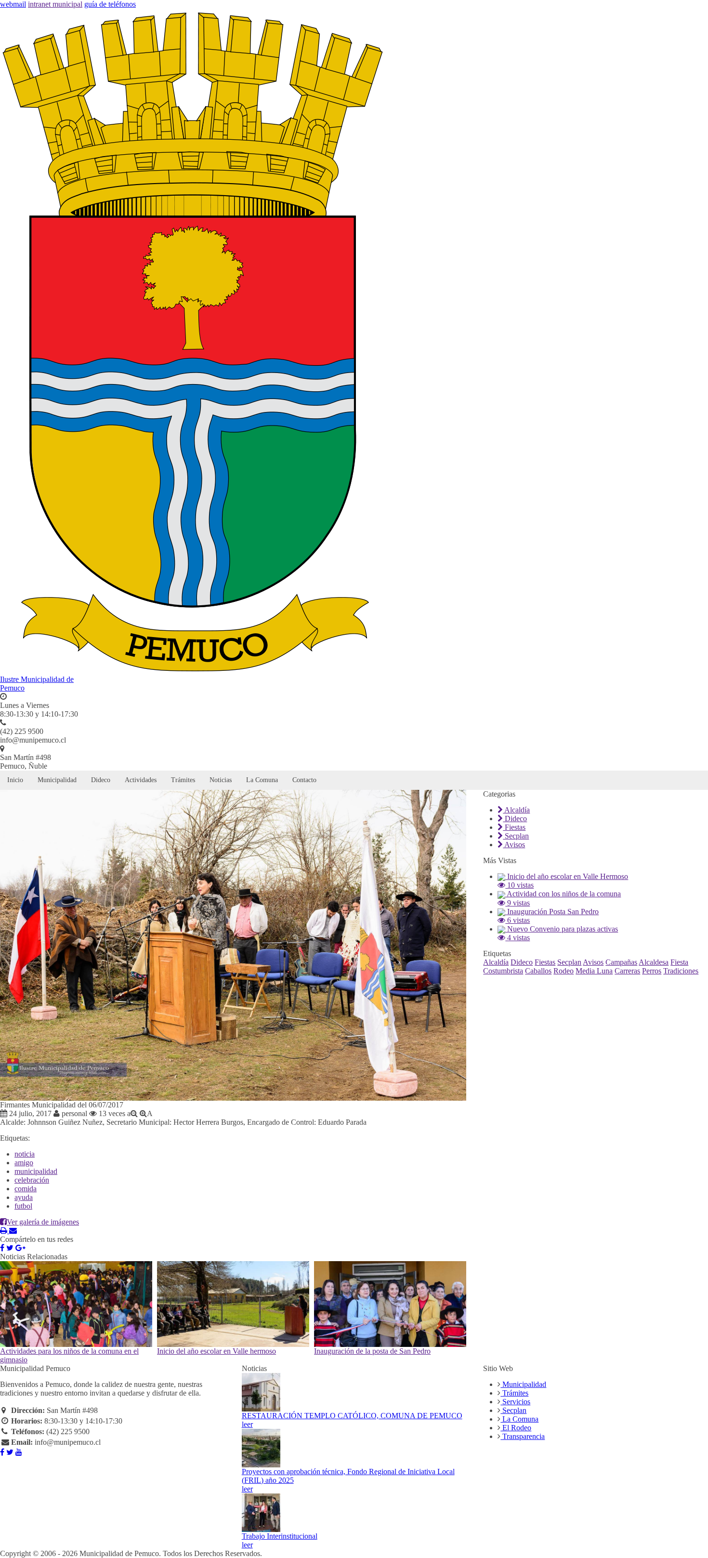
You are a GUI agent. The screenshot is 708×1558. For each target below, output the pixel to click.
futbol (23, 1206)
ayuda (23, 1197)
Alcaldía (516, 810)
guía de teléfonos (110, 4)
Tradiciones (680, 971)
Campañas (621, 962)
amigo (23, 1163)
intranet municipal (55, 4)
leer (247, 1424)
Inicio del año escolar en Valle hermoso (216, 1351)
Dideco (100, 780)
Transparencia (522, 1436)
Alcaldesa (654, 962)
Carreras (627, 971)
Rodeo (563, 971)
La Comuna (262, 780)
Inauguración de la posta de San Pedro (372, 1351)
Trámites (183, 780)
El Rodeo (515, 1428)
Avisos (514, 844)
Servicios (515, 1402)
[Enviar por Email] (13, 1230)
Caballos (538, 971)
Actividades (141, 780)
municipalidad (35, 1171)
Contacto (304, 780)
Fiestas (514, 827)
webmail (13, 4)
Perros (651, 971)
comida (25, 1189)
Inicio (15, 780)
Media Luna (594, 971)
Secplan (516, 836)
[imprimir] (4, 1230)
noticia (24, 1154)
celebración (31, 1180)
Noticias (221, 780)
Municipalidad (57, 780)
